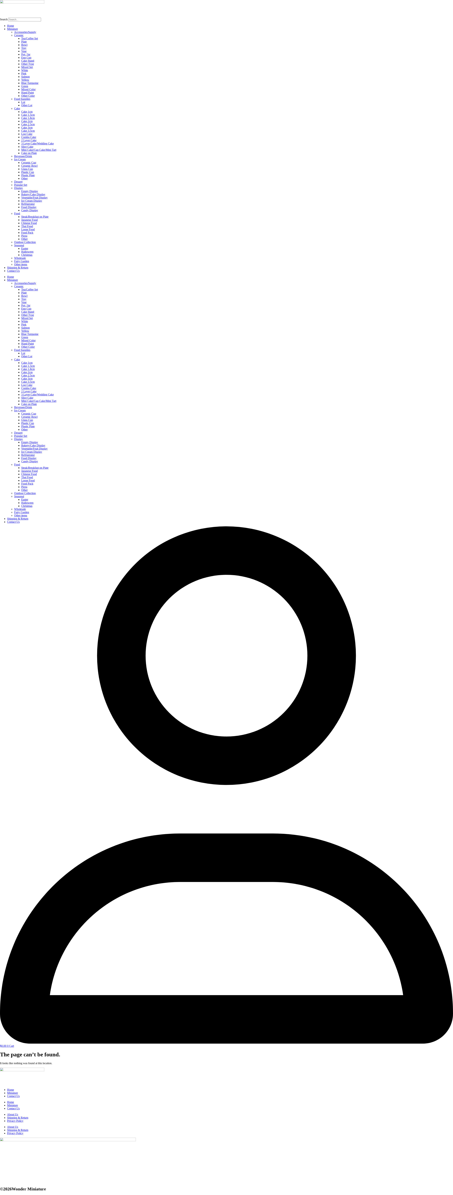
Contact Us (13, 270)
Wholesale (20, 258)
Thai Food (27, 226)
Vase (24, 51)
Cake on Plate (29, 153)
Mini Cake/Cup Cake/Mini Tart (38, 149)
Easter (24, 248)
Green (24, 86)
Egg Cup (26, 57)
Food (17, 213)
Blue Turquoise (29, 83)
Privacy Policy (15, 1120)
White (24, 70)
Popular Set (20, 184)
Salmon (25, 76)
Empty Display (29, 191)
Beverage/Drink (23, 156)
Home (10, 25)
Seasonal (19, 245)
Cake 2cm (27, 121)
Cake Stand (27, 60)
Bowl (24, 44)
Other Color (28, 95)
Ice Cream (20, 159)
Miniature (12, 28)
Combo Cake (28, 137)
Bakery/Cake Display (33, 194)
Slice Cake (27, 146)
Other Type (27, 63)
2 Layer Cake (28, 140)
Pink (23, 73)
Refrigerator (28, 203)
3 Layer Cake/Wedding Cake (37, 143)
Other (24, 178)
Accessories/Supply (25, 32)
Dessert (18, 181)
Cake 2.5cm (28, 124)
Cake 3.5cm (28, 130)
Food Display (28, 207)
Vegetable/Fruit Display (34, 197)
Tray (23, 48)
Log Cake (26, 133)
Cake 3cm (27, 127)
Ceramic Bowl (29, 165)
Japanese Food (29, 219)
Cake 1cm (27, 111)
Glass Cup (27, 168)
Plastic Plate (28, 175)
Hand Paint (27, 92)
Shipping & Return (17, 267)
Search (4, 19)
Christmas (26, 254)
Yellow (25, 79)
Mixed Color (28, 89)
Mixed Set (27, 67)
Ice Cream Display (31, 200)
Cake (17, 108)
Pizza (24, 235)
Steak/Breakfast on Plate (34, 216)
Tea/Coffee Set (29, 38)
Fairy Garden (21, 261)
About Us (12, 1114)
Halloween (27, 251)
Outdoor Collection (25, 242)
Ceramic (19, 35)
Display (18, 188)
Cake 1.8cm (28, 118)
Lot (23, 102)
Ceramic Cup (28, 162)
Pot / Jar (25, 54)
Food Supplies (22, 98)
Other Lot (26, 105)
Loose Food (28, 229)
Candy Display (29, 210)
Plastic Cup (27, 172)
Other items (20, 264)
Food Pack (27, 232)
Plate (24, 41)
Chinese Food (29, 223)
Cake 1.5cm (28, 114)
